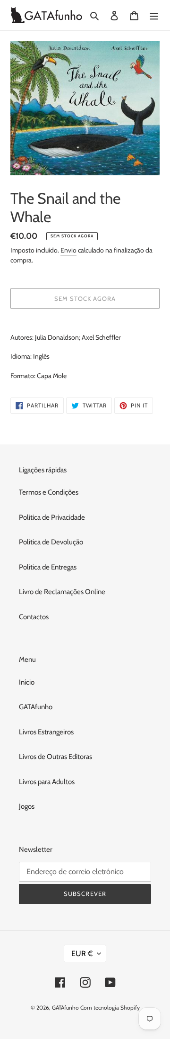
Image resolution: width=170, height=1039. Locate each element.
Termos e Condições (48, 492)
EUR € (82, 953)
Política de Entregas (47, 567)
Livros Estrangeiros (46, 732)
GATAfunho (35, 707)
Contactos (34, 617)
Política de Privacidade (52, 517)
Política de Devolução (51, 542)
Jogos (26, 806)
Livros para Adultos (47, 781)
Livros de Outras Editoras (55, 756)
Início (26, 682)
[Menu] (154, 15)
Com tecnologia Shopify (110, 1007)
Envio (68, 250)
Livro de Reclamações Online (62, 591)
